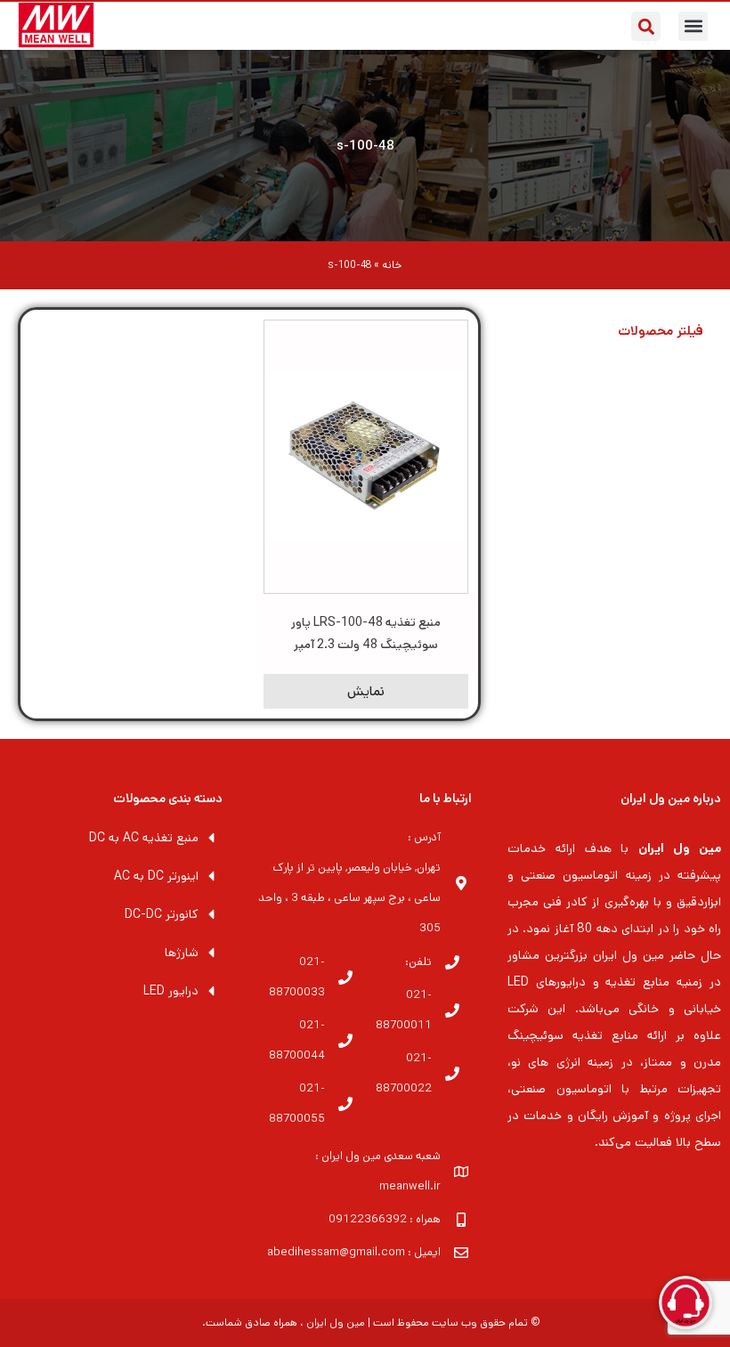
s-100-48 (365, 145)
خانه (392, 264)
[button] (693, 26)
